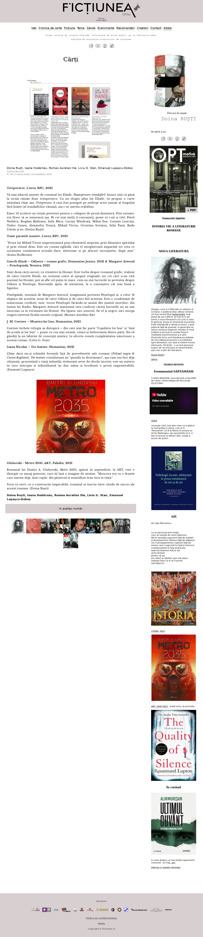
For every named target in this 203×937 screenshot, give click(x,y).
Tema (81, 28)
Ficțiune (69, 28)
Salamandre (178, 314)
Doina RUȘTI (157, 355)
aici (173, 863)
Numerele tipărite (173, 218)
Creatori (142, 28)
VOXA (154, 421)
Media (101, 923)
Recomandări (125, 28)
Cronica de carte (50, 28)
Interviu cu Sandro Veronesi (165, 867)
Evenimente (105, 28)
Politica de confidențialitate (101, 918)
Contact (155, 28)
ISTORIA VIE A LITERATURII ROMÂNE (173, 228)
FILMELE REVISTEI (174, 364)
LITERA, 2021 (158, 631)
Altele (167, 28)
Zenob (91, 28)
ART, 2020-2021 (159, 706)
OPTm (154, 359)
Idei (33, 28)
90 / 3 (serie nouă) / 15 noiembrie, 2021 (31, 174)
